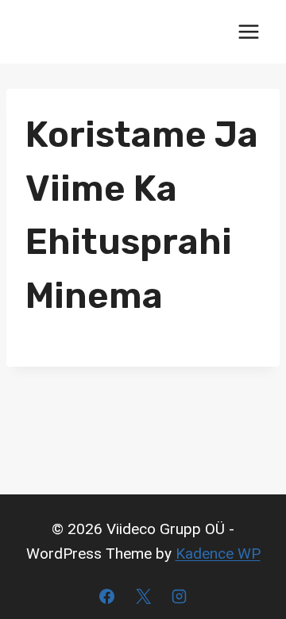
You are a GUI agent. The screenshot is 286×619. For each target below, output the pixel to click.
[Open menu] (248, 31)
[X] (143, 596)
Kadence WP (218, 553)
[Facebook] (106, 596)
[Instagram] (179, 596)
